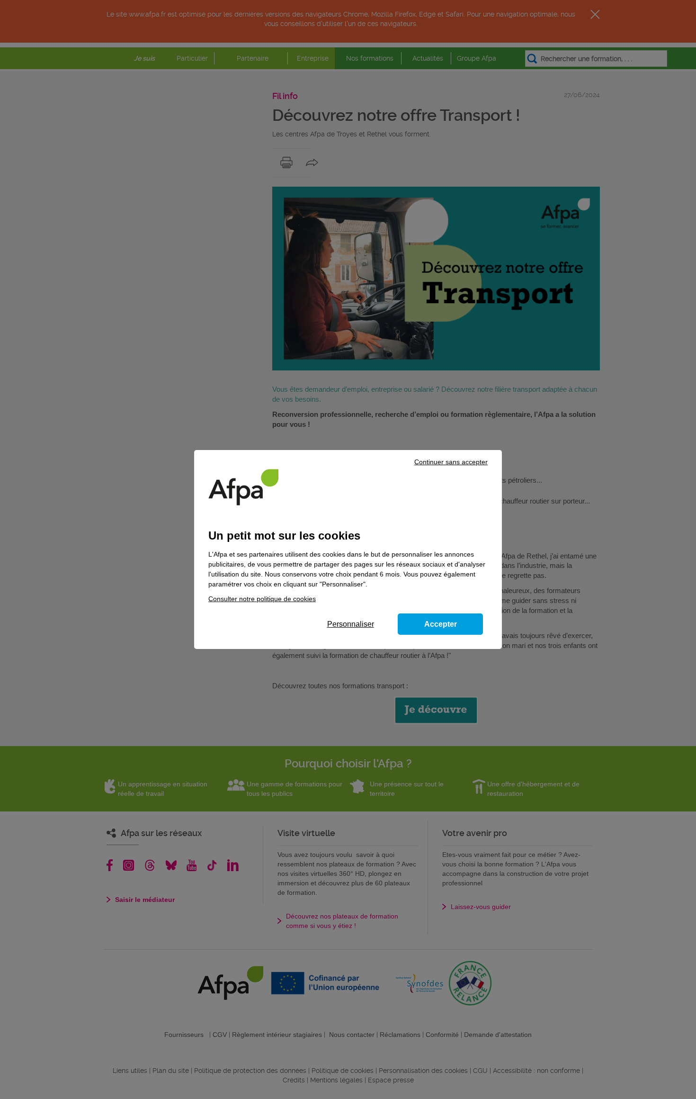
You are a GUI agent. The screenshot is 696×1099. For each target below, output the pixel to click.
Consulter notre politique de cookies (262, 599)
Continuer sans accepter (451, 462)
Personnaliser (350, 624)
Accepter (440, 624)
